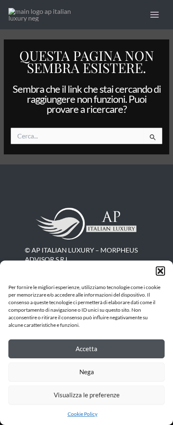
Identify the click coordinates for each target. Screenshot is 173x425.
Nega (86, 371)
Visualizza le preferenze (87, 395)
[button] (160, 271)
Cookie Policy (82, 414)
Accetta (86, 348)
